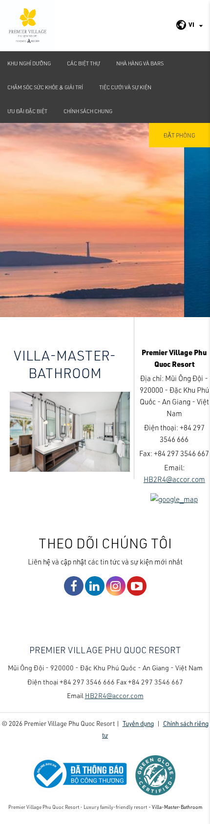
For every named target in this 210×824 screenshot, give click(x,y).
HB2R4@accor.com (174, 479)
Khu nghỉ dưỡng (29, 63)
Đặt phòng (179, 135)
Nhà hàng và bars (140, 63)
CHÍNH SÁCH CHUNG (87, 111)
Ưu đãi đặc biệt (27, 111)
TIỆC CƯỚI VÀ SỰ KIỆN (125, 87)
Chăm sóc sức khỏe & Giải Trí (45, 87)
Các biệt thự (83, 63)
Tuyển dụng (138, 723)
